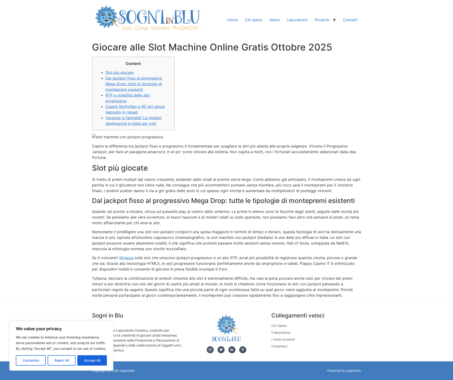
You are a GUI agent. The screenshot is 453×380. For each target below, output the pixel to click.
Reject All (62, 360)
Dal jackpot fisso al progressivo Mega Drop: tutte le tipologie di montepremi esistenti (133, 84)
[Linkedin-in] (231, 349)
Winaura (126, 257)
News (275, 19)
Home (232, 19)
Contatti (350, 19)
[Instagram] (210, 349)
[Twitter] (221, 349)
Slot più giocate (119, 72)
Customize (31, 360)
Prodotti (322, 19)
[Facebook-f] (242, 349)
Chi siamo (254, 19)
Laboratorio (297, 19)
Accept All (92, 360)
